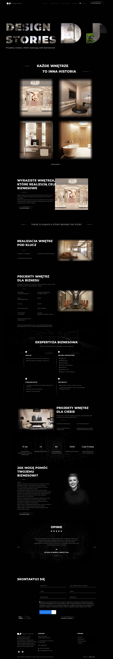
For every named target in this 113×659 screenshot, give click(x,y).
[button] (97, 3)
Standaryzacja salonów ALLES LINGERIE (31, 95)
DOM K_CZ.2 (67, 138)
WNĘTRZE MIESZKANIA (74, 96)
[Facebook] (19, 651)
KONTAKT (80, 643)
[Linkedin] (22, 651)
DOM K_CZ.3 (28, 138)
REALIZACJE (81, 639)
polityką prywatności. (58, 606)
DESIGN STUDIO (82, 641)
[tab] (21, 617)
